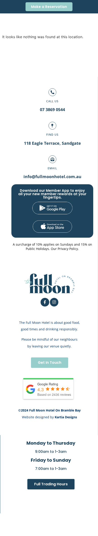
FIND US (52, 135)
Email (52, 168)
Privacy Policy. (68, 249)
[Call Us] (52, 92)
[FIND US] (52, 126)
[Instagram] (54, 302)
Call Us (52, 101)
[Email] (52, 159)
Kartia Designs (66, 417)
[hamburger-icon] (90, 24)
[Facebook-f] (45, 302)
